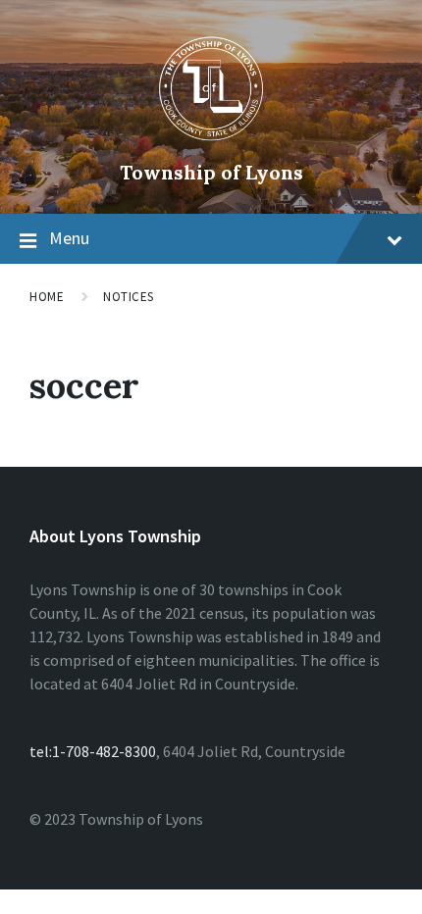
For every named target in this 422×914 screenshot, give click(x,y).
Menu (69, 238)
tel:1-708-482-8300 (92, 751)
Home (46, 296)
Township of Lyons (211, 172)
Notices (128, 296)
